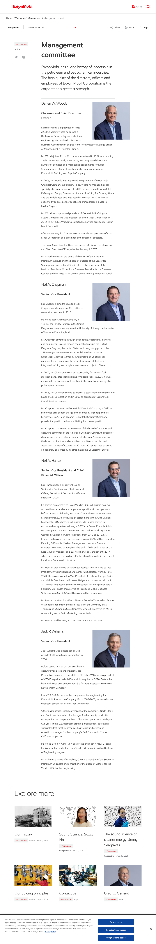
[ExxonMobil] (24, 7)
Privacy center (116, 922)
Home (9, 18)
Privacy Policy (50, 931)
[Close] (151, 929)
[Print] (23, 57)
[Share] (16, 57)
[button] (7, 7)
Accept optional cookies (116, 938)
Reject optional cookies (116, 930)
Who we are (20, 18)
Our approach (34, 18)
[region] (78, 929)
